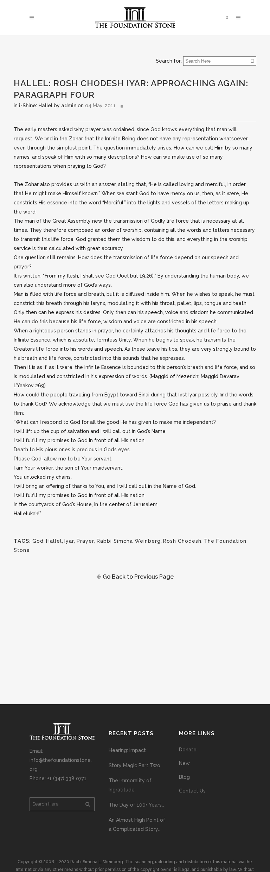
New (184, 763)
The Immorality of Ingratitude (130, 785)
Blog (184, 777)
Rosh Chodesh (182, 541)
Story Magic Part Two (134, 765)
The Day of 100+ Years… (136, 805)
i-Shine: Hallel (35, 105)
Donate (188, 749)
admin (68, 105)
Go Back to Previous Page (137, 576)
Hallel (54, 541)
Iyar (69, 541)
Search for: (169, 61)
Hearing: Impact (127, 750)
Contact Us (192, 791)
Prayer (85, 541)
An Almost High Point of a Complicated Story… (137, 824)
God (38, 541)
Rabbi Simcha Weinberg (129, 541)
